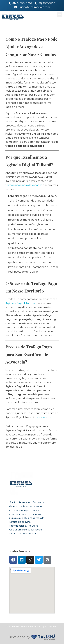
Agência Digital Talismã (20, 303)
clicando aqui (42, 417)
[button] (59, 14)
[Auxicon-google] (47, 560)
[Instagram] (30, 560)
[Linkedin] (22, 560)
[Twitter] (39, 560)
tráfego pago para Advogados (23, 185)
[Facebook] (13, 560)
